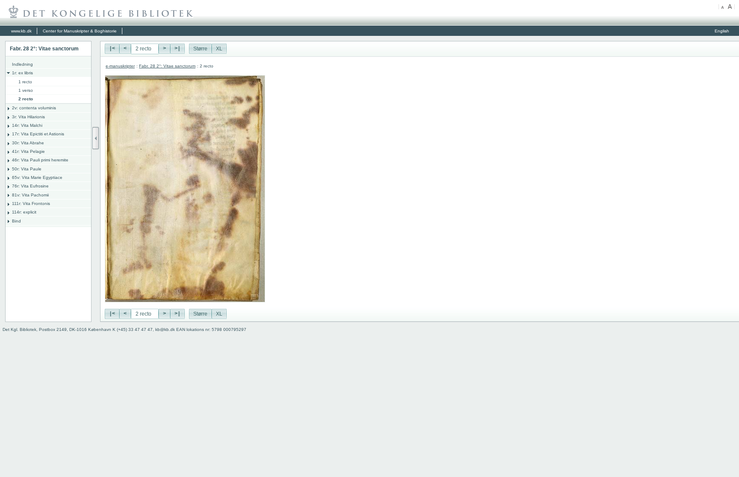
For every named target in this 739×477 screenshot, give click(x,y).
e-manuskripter (120, 66)
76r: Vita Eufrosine (30, 186)
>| (177, 49)
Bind (16, 221)
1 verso (25, 90)
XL (219, 49)
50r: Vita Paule (26, 169)
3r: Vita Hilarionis (28, 116)
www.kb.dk (21, 31)
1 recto (25, 81)
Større (200, 49)
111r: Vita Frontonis (31, 203)
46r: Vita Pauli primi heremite (40, 160)
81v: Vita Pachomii (30, 195)
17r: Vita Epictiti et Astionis (38, 134)
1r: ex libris (22, 72)
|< (112, 49)
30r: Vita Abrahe (28, 142)
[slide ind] (95, 138)
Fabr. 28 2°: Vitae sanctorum (167, 66)
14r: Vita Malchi (27, 125)
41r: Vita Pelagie (28, 151)
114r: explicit (24, 212)
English (722, 31)
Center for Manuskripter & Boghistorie (80, 31)
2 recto (25, 99)
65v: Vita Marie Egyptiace (37, 177)
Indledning (22, 64)
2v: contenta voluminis (34, 107)
